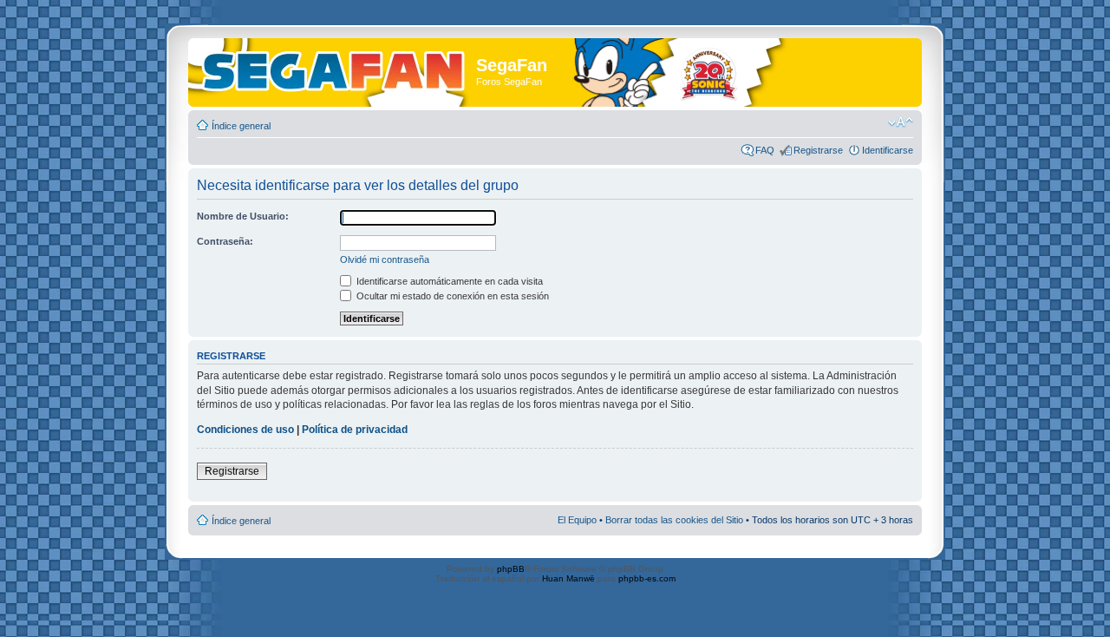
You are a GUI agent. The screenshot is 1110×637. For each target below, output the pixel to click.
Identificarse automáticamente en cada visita (448, 281)
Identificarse (887, 150)
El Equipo (577, 520)
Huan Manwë (568, 578)
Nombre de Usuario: (243, 216)
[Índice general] (334, 68)
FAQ (764, 150)
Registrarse (818, 150)
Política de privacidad (355, 430)
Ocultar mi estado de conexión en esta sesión (451, 296)
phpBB (511, 569)
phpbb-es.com (647, 578)
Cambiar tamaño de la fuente (900, 122)
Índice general (241, 126)
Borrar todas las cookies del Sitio (674, 520)
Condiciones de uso (245, 430)
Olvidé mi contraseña (384, 259)
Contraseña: (225, 241)
